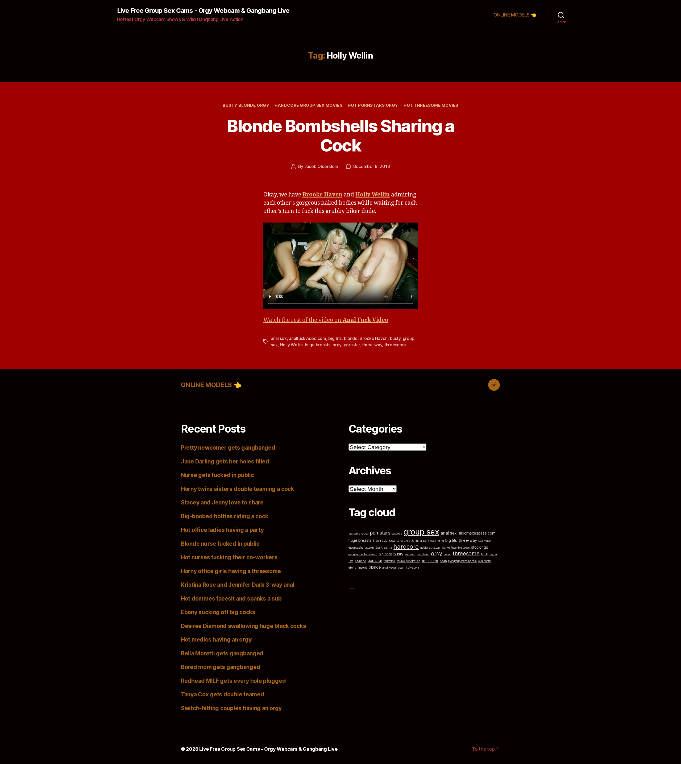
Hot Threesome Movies (431, 105)
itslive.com (412, 567)
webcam (410, 554)
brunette (360, 561)
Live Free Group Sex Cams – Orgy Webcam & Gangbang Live (268, 749)
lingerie (362, 567)
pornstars (380, 533)
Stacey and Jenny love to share (222, 502)
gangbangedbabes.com (362, 554)
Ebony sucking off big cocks (218, 612)
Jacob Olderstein (321, 166)
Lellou (447, 554)
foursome (389, 561)
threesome (395, 344)
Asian (443, 561)
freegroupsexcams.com (462, 561)
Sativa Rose (449, 547)
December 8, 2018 (371, 166)
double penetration (408, 561)
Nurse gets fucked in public (217, 475)
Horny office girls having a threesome (231, 571)
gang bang (430, 561)
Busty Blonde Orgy (246, 105)
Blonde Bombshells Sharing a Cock (340, 135)
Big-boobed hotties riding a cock (224, 516)
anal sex (279, 338)
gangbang (423, 554)
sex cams (354, 533)
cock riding (437, 541)
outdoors (397, 533)
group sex (421, 531)
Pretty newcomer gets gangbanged (228, 447)
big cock (385, 554)
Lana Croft (403, 541)
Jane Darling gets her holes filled (225, 461)
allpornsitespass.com (477, 533)
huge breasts (317, 344)
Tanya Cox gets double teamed (222, 694)
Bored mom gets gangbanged (220, 667)
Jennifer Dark (420, 541)
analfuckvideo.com (307, 338)
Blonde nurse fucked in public (220, 543)
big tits (335, 338)
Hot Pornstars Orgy (373, 105)
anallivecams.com (393, 567)
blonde (351, 338)
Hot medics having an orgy (216, 639)
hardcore (406, 546)
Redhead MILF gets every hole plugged (233, 680)
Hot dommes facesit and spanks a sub (231, 598)
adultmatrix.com (430, 547)
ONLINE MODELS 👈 (515, 15)
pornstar (352, 344)
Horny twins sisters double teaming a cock (237, 489)
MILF (484, 554)
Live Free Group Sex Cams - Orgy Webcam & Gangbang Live (203, 10)
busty (395, 338)
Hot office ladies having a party (222, 530)
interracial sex (384, 541)
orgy (337, 344)
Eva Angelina (383, 547)
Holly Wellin (291, 344)
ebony (352, 567)
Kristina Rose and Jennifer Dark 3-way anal (237, 584)
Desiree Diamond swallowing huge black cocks (243, 626)
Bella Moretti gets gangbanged (222, 653)
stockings (479, 547)
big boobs (464, 547)
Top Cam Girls (351, 588)
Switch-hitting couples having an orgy (231, 708)
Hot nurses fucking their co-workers (229, 557)
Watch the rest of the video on (325, 320)
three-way (372, 344)
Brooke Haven (374, 338)
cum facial (484, 561)
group (365, 533)
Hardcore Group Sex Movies (308, 105)
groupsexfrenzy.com (361, 547)
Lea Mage (484, 541)
